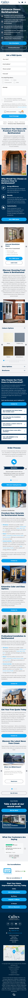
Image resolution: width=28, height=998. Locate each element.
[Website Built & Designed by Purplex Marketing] (14, 994)
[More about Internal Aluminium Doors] (14, 234)
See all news (13, 793)
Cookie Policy (14, 972)
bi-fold (14, 535)
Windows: (5, 524)
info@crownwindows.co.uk (15, 933)
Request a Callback (13, 899)
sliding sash (23, 526)
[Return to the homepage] (5, 2)
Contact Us (14, 404)
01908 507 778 (15, 930)
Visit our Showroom (14, 907)
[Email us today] (22, 2)
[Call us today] (19, 2)
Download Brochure (14, 47)
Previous (1, 246)
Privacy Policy (14, 971)
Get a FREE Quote (14, 219)
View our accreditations (13, 878)
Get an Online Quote (14, 892)
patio (22, 535)
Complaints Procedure (14, 974)
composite (9, 535)
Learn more (14, 262)
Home (5, 122)
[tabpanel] (14, 768)
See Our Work (14, 810)
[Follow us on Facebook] (8, 923)
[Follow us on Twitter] (12, 923)
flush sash (19, 528)
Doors (16, 122)
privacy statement (22, 107)
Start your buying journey (14, 484)
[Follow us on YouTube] (16, 923)
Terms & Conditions (14, 969)
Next (26, 246)
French (18, 535)
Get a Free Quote (14, 43)
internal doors (6, 537)
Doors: (4, 533)
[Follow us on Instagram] (20, 923)
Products (10, 122)
